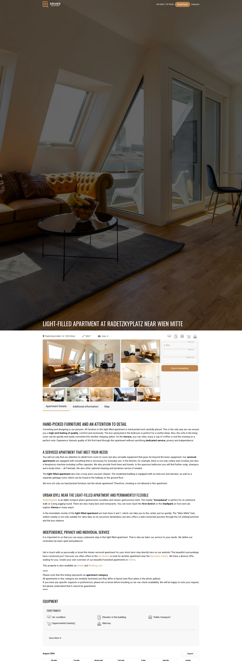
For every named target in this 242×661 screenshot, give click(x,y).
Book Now (182, 4)
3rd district (103, 556)
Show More (54, 638)
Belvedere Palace (159, 556)
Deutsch (195, 4)
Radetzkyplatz (50, 500)
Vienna (131, 559)
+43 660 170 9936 (165, 4)
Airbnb (80, 565)
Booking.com (95, 565)
